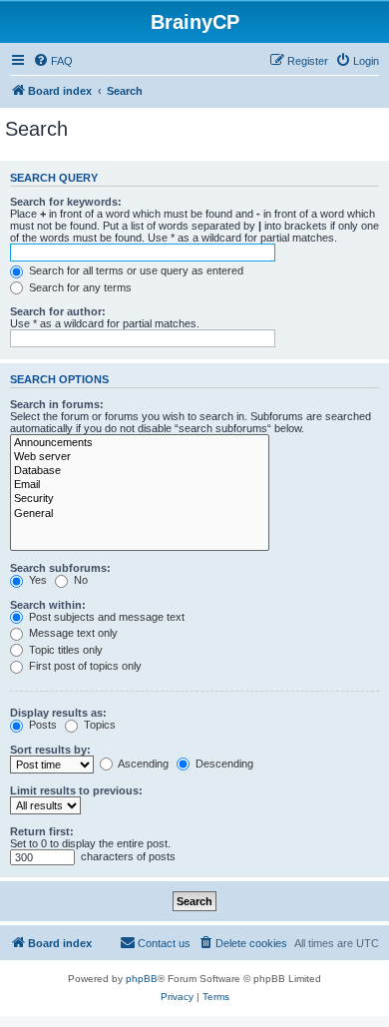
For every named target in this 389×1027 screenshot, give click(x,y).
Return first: (42, 831)
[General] (139, 514)
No (79, 580)
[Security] (139, 499)
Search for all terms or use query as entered (134, 270)
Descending (223, 764)
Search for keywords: (66, 202)
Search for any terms (79, 287)
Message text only (72, 633)
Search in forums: (57, 404)
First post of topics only (84, 666)
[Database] (139, 471)
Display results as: (58, 713)
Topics (98, 725)
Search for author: (58, 311)
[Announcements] (139, 443)
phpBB (142, 978)
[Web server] (139, 457)
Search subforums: (60, 568)
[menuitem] (53, 61)
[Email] (139, 485)
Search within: (48, 605)
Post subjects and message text (105, 617)
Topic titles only (64, 650)
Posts (41, 725)
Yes (36, 580)
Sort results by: (50, 750)
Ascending (142, 764)
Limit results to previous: (76, 790)
